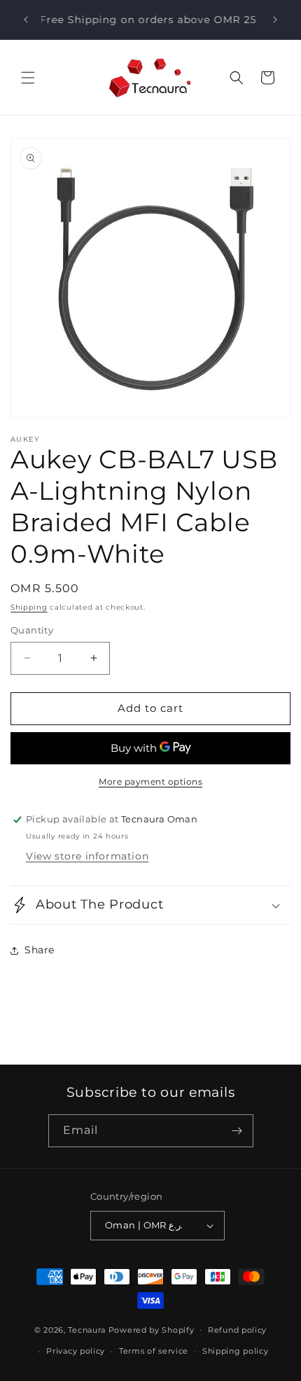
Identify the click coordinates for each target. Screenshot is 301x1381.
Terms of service (153, 1351)
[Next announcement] (275, 19)
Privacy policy (75, 1351)
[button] (28, 77)
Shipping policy (235, 1351)
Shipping (29, 607)
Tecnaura (87, 1329)
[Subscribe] (237, 1130)
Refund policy (237, 1330)
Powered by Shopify (151, 1329)
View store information (87, 856)
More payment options (150, 781)
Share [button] (39, 950)
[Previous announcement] (25, 19)
